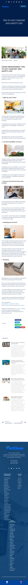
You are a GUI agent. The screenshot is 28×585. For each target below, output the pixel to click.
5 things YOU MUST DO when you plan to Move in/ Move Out (17, 362)
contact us (19, 308)
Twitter (17, 303)
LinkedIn (5, 303)
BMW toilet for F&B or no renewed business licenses (18, 379)
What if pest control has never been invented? (17, 397)
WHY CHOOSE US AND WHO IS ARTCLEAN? (18, 343)
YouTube (11, 303)
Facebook (7, 305)
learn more (21, 305)
